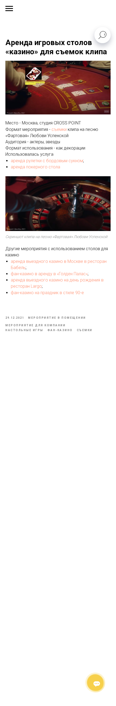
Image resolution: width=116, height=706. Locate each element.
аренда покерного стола (36, 166)
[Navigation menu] (9, 8)
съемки (59, 129)
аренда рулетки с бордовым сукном (47, 160)
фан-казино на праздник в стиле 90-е (47, 292)
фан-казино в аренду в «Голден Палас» (49, 273)
